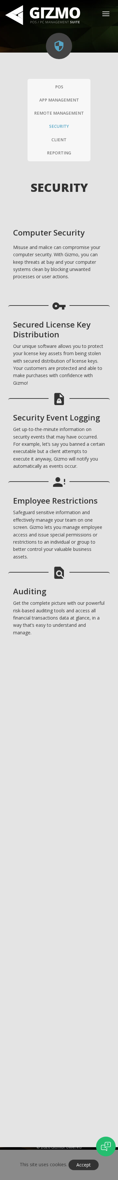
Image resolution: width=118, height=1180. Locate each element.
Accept (83, 1165)
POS (59, 87)
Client (59, 140)
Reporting (59, 153)
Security (59, 126)
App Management (59, 100)
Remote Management (59, 113)
